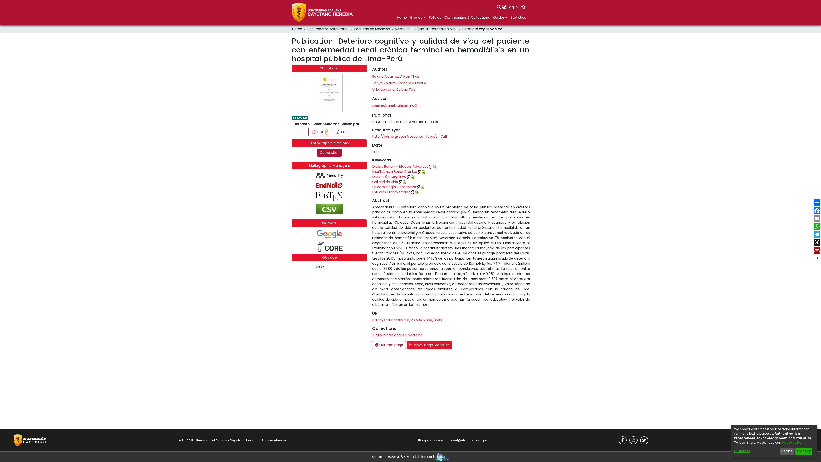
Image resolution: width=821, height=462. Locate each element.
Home (297, 29)
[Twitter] (644, 440)
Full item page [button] (390, 344)
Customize (742, 451)
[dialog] (774, 441)
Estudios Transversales (391, 192)
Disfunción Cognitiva (389, 176)
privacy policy (791, 442)
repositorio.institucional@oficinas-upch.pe (454, 440)
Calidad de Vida (385, 181)
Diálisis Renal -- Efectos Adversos (400, 166)
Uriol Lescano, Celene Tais (393, 89)
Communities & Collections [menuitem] (467, 17)
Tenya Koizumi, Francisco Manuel (399, 83)
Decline (787, 451)
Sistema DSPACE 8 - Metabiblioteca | (403, 456)
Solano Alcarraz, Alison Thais (396, 76)
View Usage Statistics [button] (431, 344)
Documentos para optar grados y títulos (328, 29)
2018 (375, 151)
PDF (320, 131)
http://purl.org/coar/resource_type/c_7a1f (409, 136)
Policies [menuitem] (435, 17)
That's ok (803, 451)
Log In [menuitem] (512, 7)
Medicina (402, 29)
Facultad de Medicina (372, 29)
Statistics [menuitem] (518, 17)
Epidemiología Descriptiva (394, 187)
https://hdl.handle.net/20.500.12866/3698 (407, 319)
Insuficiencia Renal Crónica (394, 171)
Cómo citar (329, 152)
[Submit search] (499, 7)
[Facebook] (623, 440)
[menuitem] (504, 7)
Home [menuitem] (402, 17)
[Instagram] (633, 440)
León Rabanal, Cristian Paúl (394, 105)
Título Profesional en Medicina (435, 29)
